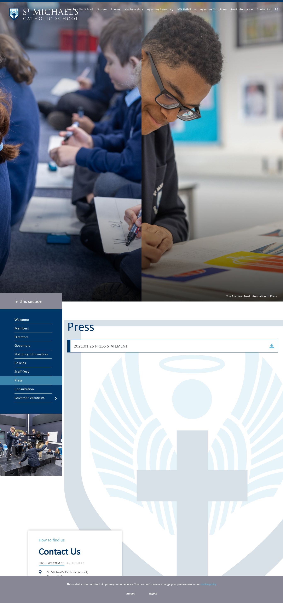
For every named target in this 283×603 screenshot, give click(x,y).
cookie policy (208, 584)
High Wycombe (51, 563)
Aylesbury (75, 563)
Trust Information (255, 296)
